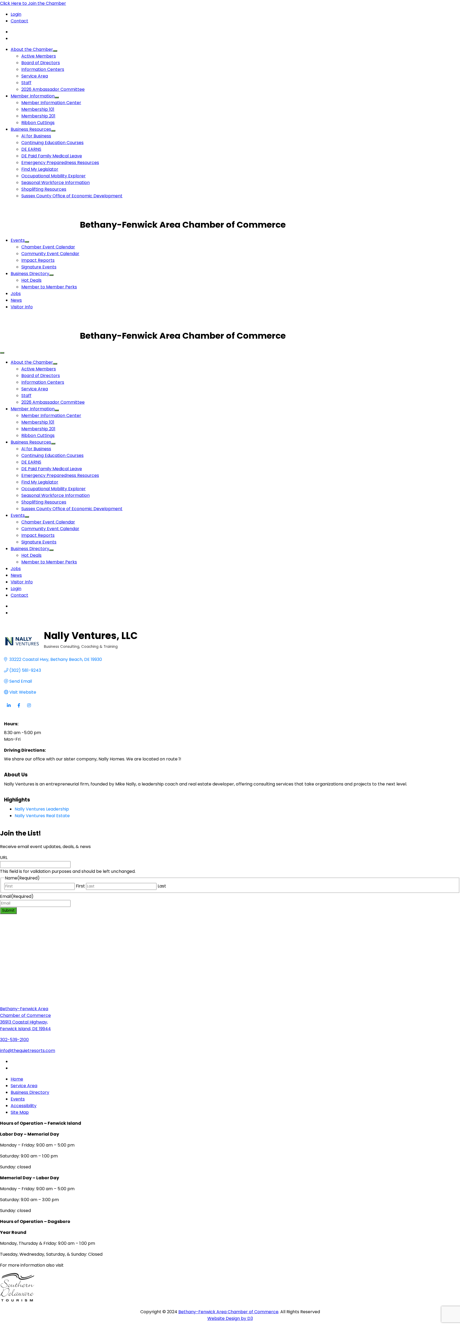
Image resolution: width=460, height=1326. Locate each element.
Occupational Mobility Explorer (53, 176)
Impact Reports (38, 260)
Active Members (38, 56)
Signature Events (38, 267)
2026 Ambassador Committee (53, 89)
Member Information (33, 96)
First (80, 886)
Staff (26, 83)
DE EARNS (31, 149)
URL (3, 857)
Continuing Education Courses (52, 143)
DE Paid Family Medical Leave (51, 156)
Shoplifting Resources (43, 189)
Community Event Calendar (50, 254)
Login (16, 14)
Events (18, 240)
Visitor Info (22, 307)
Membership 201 (38, 116)
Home (17, 1079)
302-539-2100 (14, 1040)
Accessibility (23, 1106)
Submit (8, 910)
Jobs (16, 293)
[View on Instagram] (29, 709)
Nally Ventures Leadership (42, 809)
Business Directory (30, 274)
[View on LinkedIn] (8, 709)
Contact (19, 21)
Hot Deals (31, 280)
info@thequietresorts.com (27, 1050)
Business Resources (31, 129)
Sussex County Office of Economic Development (71, 196)
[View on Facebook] (18, 709)
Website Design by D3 (230, 1318)
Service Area (34, 76)
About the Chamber (32, 49)
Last (162, 886)
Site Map (20, 1112)
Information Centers (42, 69)
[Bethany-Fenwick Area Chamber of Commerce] (40, 225)
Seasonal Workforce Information (55, 182)
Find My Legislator (39, 169)
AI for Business (36, 136)
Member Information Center (51, 103)
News (16, 300)
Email (17, 896)
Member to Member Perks (49, 287)
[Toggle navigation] (2, 353)
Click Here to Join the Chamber (33, 3)
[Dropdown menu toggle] (55, 51)
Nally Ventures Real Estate (42, 816)
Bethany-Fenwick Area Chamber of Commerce (228, 1312)
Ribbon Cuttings (38, 123)
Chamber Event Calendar (48, 247)
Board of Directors (40, 63)
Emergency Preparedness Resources (60, 162)
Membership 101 (37, 109)
